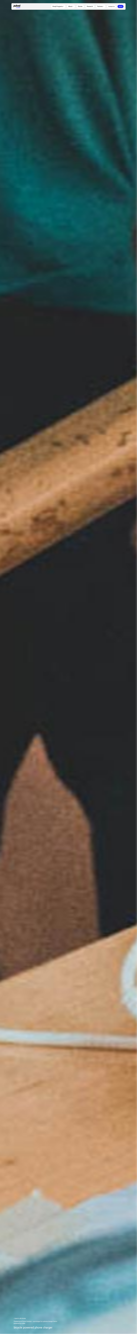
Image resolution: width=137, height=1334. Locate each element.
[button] (58, 6)
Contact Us (111, 6)
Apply (120, 6)
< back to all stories (20, 1318)
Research (90, 6)
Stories (80, 6)
